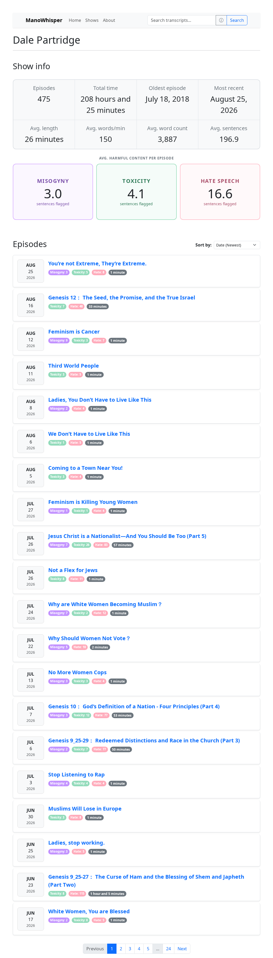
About (109, 20)
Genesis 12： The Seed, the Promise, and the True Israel (121, 297)
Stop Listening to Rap (76, 774)
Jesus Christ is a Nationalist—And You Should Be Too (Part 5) (127, 536)
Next (182, 949)
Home (75, 20)
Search (237, 20)
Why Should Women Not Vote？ (89, 638)
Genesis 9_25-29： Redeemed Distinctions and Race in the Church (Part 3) (144, 740)
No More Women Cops (77, 672)
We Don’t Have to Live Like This (89, 433)
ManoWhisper (44, 20)
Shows (92, 20)
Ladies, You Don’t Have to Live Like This (99, 399)
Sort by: (203, 245)
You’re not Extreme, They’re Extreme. (97, 263)
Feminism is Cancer (74, 331)
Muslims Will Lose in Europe (85, 808)
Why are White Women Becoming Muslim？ (105, 604)
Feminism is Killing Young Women (93, 501)
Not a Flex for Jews (73, 570)
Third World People (73, 365)
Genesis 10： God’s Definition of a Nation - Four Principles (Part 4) (134, 706)
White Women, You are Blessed (89, 911)
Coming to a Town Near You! (85, 467)
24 (168, 949)
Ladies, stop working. (76, 842)
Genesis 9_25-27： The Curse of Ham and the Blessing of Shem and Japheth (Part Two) (146, 880)
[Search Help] (221, 20)
